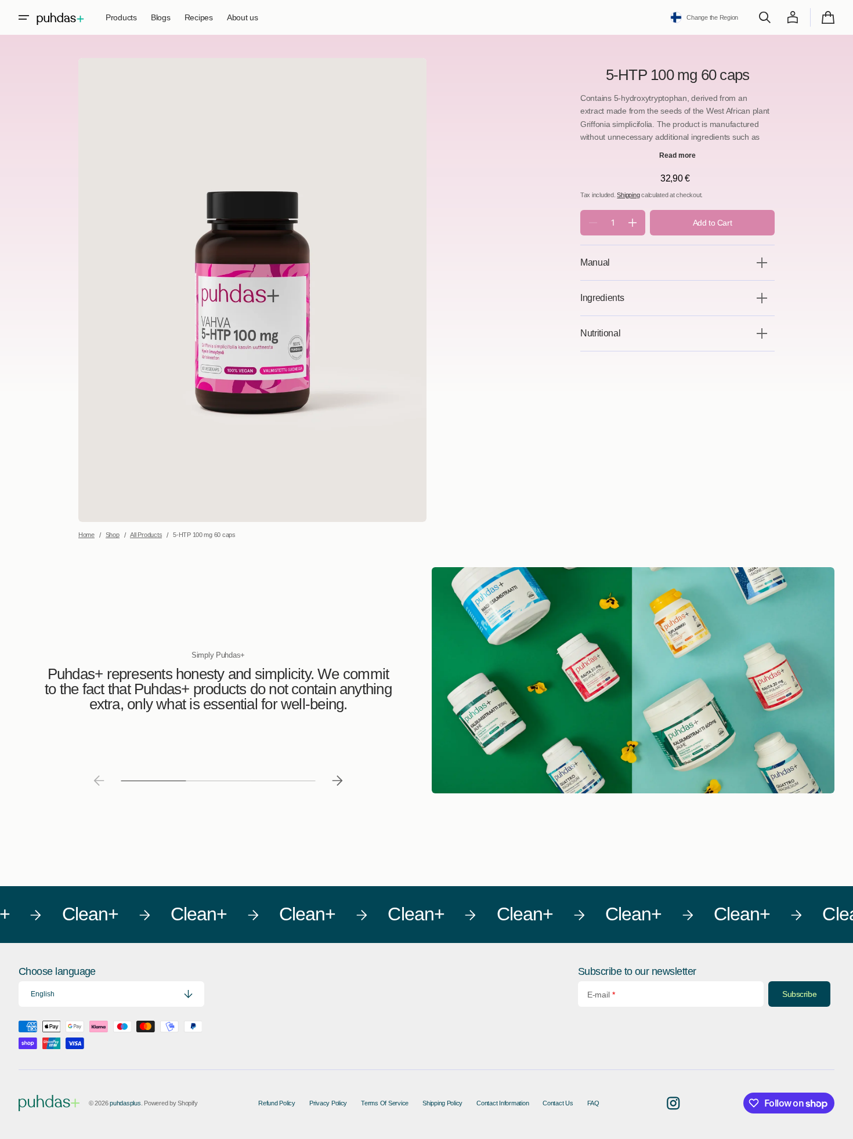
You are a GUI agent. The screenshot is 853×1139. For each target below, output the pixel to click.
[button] (24, 17)
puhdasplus (125, 1103)
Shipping (628, 194)
